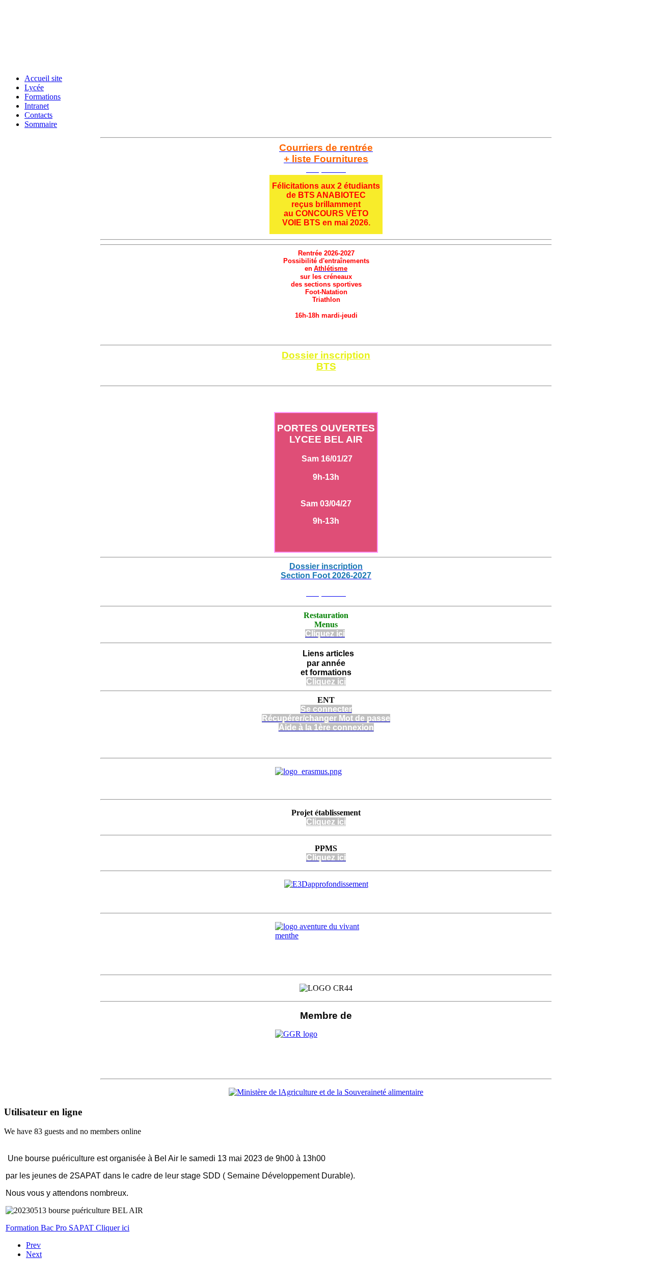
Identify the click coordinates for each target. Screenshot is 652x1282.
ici (340, 821)
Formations (42, 96)
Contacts (38, 115)
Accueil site (43, 78)
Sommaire (40, 124)
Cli (311, 821)
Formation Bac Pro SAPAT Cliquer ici (67, 1227)
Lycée (34, 87)
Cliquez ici (326, 376)
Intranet (36, 105)
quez (325, 821)
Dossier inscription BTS (326, 361)
